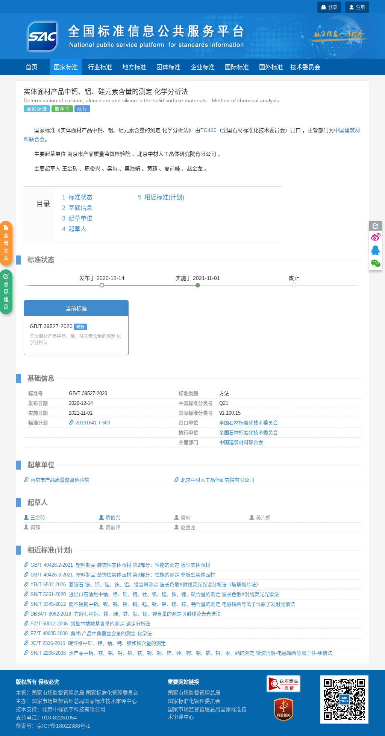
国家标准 (66, 66)
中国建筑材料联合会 (241, 442)
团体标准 (168, 66)
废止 (294, 278)
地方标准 (134, 66)
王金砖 (37, 517)
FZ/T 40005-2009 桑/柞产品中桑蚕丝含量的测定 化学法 (91, 633)
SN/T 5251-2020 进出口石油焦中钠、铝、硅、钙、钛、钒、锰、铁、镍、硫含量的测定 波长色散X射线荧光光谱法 (154, 594)
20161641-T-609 (93, 423)
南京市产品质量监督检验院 (59, 480)
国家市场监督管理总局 (194, 693)
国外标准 (271, 66)
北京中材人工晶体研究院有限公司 (217, 480)
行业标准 (100, 66)
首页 (32, 66)
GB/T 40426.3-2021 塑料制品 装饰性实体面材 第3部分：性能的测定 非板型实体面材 (122, 575)
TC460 (208, 130)
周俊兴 (113, 517)
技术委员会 (305, 66)
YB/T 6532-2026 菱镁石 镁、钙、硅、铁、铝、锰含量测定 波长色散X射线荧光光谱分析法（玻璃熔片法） (145, 584)
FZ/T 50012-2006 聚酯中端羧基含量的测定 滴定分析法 (90, 624)
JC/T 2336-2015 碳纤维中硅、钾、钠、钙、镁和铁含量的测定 (98, 643)
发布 (101, 278)
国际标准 (237, 66)
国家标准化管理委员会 (194, 701)
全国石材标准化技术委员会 (248, 423)
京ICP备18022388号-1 (63, 726)
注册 (359, 7)
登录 (331, 7)
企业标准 (203, 66)
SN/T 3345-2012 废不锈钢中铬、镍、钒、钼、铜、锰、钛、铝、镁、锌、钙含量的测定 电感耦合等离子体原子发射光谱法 (162, 604)
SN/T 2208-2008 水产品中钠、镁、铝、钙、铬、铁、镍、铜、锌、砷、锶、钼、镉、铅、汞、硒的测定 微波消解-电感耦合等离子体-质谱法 (181, 653)
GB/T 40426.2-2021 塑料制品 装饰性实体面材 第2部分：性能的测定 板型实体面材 (120, 565)
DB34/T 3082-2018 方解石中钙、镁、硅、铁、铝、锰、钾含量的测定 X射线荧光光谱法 (125, 614)
